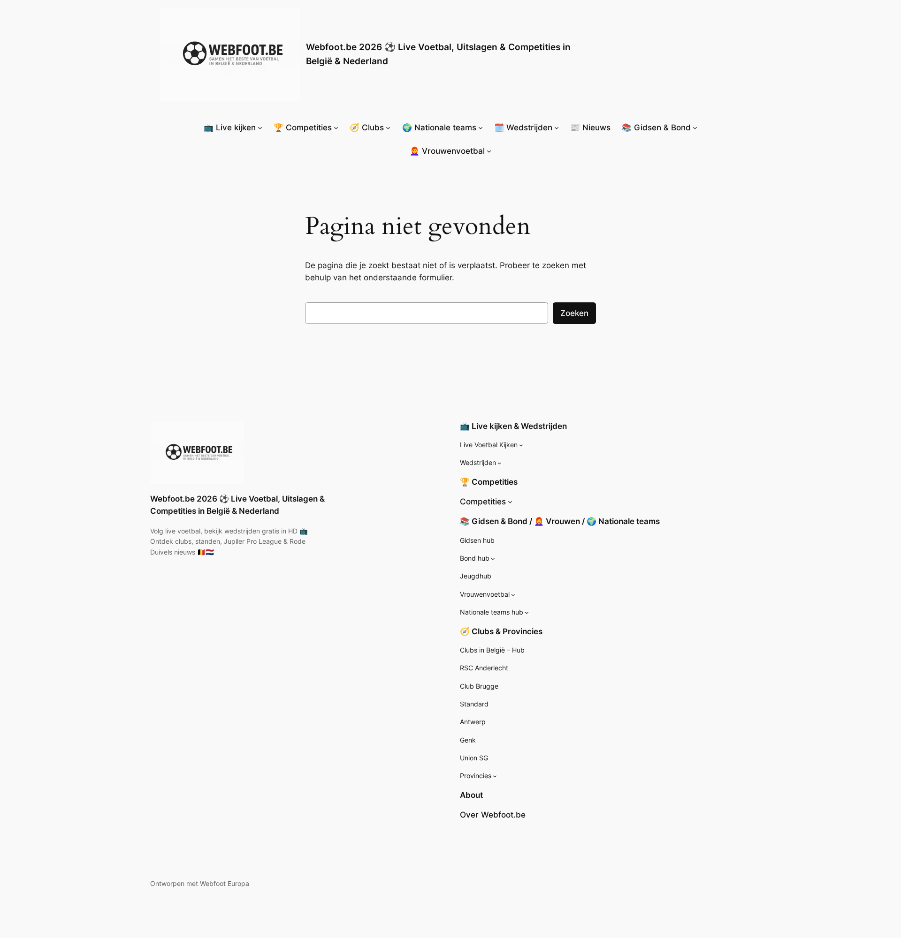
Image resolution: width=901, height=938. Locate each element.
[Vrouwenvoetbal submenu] (513, 595)
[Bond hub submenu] (493, 558)
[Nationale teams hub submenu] (527, 612)
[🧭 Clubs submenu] (388, 127)
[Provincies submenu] (495, 776)
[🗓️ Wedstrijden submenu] (556, 127)
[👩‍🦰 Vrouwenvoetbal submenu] (489, 151)
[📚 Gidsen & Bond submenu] (695, 127)
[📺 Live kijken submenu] (260, 127)
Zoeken (574, 313)
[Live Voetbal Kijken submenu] (521, 445)
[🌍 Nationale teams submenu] (480, 127)
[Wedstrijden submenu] (499, 463)
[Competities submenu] (510, 501)
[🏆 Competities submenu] (336, 127)
